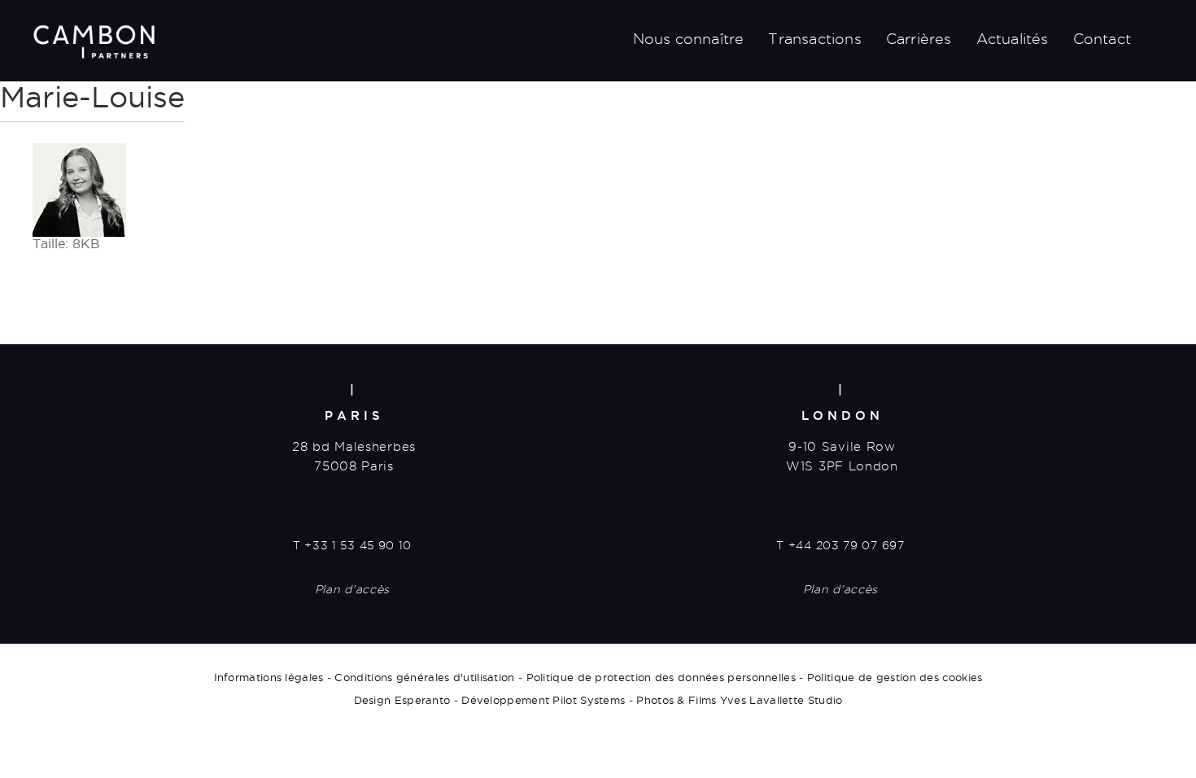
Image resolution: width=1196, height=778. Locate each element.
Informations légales (269, 677)
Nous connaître (688, 38)
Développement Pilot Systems (543, 700)
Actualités (1012, 38)
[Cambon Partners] (94, 41)
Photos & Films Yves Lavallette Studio (739, 700)
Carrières (919, 38)
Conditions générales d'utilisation (424, 677)
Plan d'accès (352, 589)
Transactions (814, 38)
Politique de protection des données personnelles (661, 677)
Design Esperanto (402, 700)
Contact (1102, 38)
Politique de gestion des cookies (895, 677)
